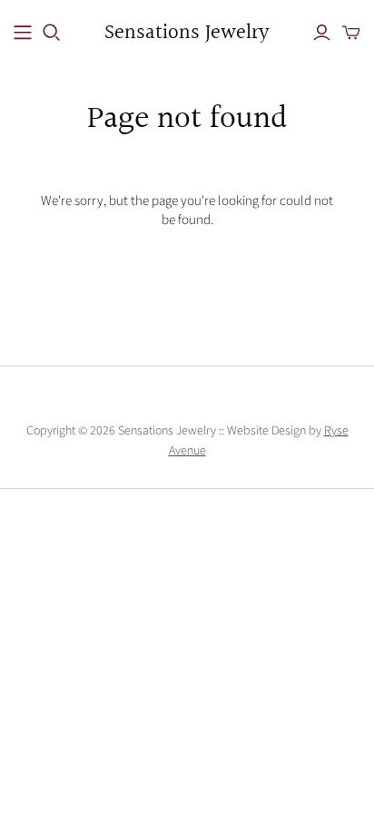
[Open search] (52, 33)
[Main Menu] (23, 33)
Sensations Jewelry (187, 32)
